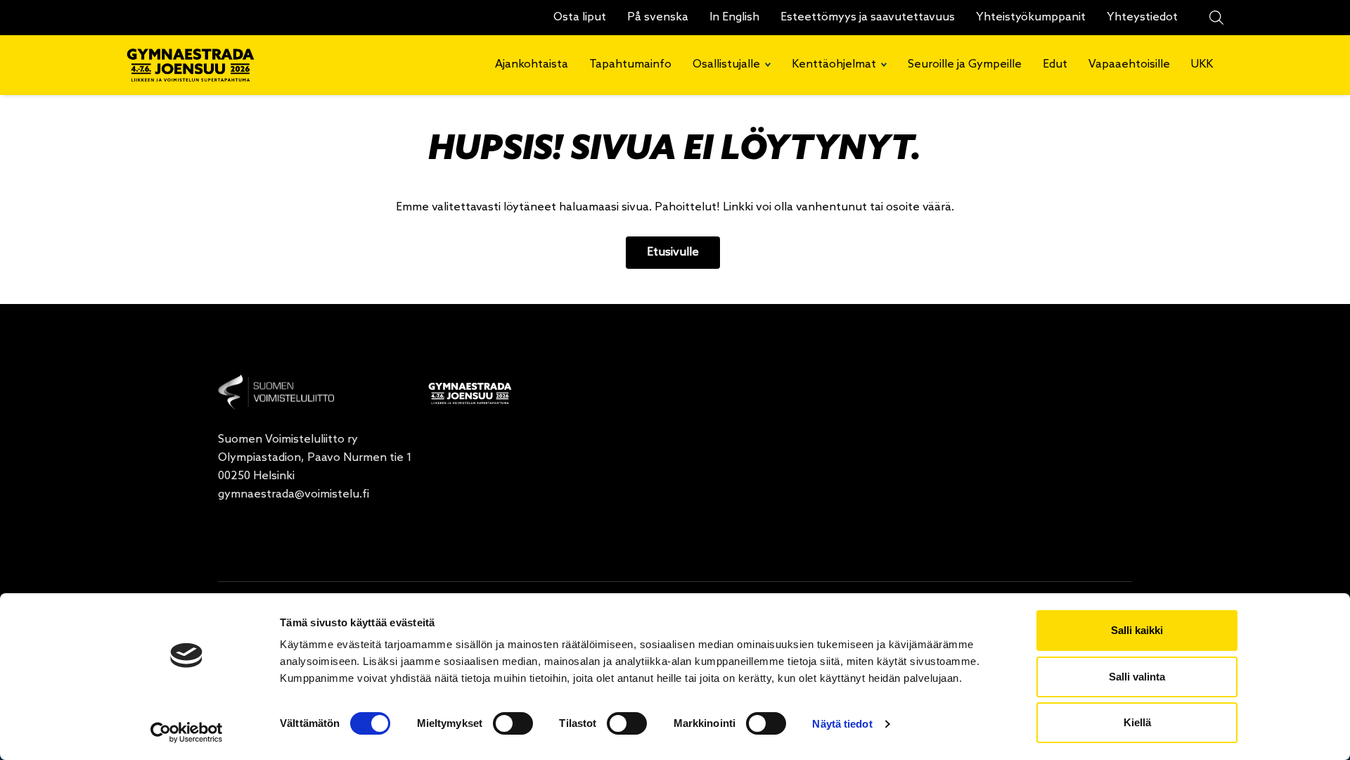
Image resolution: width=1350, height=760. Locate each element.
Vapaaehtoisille (1129, 64)
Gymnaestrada (196, 65)
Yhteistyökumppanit (1031, 17)
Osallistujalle (726, 64)
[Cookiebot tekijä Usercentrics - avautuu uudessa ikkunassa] (186, 732)
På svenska (657, 17)
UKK (1202, 64)
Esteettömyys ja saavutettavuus (867, 17)
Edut (1055, 64)
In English (734, 17)
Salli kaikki (1137, 630)
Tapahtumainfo (630, 64)
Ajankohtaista (531, 64)
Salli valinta (1137, 677)
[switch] (513, 723)
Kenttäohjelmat (834, 64)
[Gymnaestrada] (276, 391)
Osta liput (579, 17)
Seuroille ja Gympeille (965, 64)
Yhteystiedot (1142, 17)
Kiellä (1137, 722)
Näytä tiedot (842, 724)
